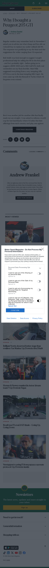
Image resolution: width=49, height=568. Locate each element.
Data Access (24, 318)
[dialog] (24, 284)
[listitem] (24, 268)
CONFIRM (15, 310)
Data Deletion (12, 318)
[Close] (43, 250)
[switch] (39, 273)
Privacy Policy (37, 318)
